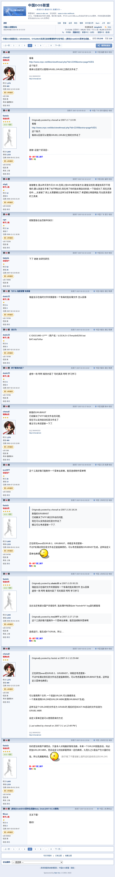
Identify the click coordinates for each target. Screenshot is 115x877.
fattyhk (6, 258)
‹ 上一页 (7, 45)
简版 (72, 868)
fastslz (6, 116)
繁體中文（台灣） (88, 32)
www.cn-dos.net (42, 13)
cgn (4, 220)
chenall (6, 57)
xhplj (5, 184)
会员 (70, 23)
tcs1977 (6, 470)
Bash (97, 23)
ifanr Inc (57, 873)
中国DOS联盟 (64, 868)
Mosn (5, 814)
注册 (59, 23)
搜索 (81, 23)
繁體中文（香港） (104, 32)
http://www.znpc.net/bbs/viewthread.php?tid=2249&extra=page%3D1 (61, 62)
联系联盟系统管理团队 (49, 868)
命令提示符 (89, 23)
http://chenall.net (35, 79)
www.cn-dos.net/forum (66, 13)
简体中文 (76, 32)
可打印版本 (47, 856)
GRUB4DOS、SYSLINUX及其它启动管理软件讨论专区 (41, 39)
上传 (103, 23)
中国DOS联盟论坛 (10, 27)
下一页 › (58, 45)
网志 (75, 23)
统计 (109, 23)
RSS (109, 27)
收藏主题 (68, 856)
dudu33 (6, 296)
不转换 (68, 32)
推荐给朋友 (105, 46)
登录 (64, 23)
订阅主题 (58, 856)
